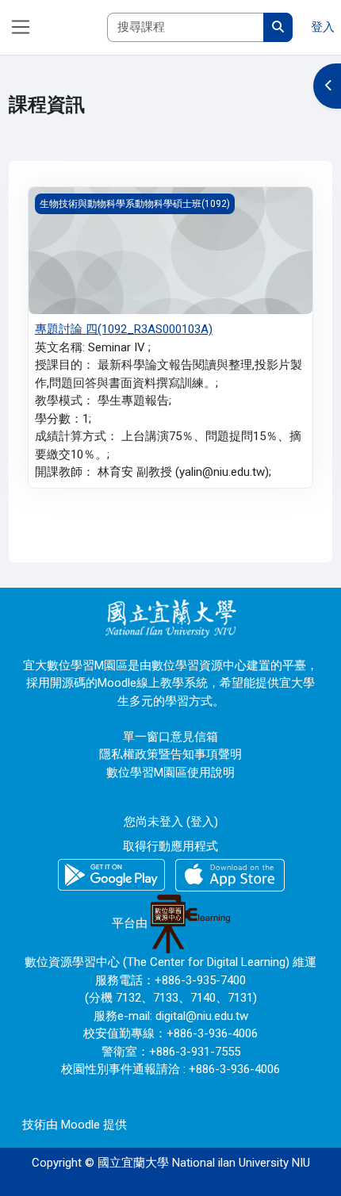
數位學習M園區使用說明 (170, 772)
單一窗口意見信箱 (170, 737)
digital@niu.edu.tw (201, 1016)
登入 (323, 27)
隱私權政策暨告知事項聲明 (170, 754)
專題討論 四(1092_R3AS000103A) (124, 329)
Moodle (80, 1124)
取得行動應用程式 (170, 846)
